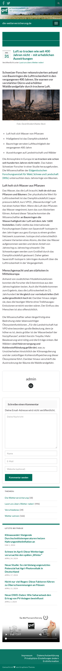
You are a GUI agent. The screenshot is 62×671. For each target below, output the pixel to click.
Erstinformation (51, 661)
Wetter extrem (12, 515)
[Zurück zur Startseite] (31, 13)
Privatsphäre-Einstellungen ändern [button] (41, 658)
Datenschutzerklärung (48, 655)
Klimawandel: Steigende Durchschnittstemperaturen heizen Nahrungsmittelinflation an (25, 538)
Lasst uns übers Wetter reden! (31, 62)
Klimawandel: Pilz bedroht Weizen (29, 43)
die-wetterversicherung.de (16, 23)
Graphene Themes (27, 667)
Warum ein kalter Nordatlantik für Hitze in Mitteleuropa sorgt (33, 36)
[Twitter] (8, 2)
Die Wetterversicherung (17, 497)
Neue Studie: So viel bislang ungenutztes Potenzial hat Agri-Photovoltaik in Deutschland (27, 568)
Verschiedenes (12, 509)
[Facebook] (3, 2)
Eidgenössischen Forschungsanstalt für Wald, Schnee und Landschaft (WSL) (30, 174)
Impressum (26, 655)
